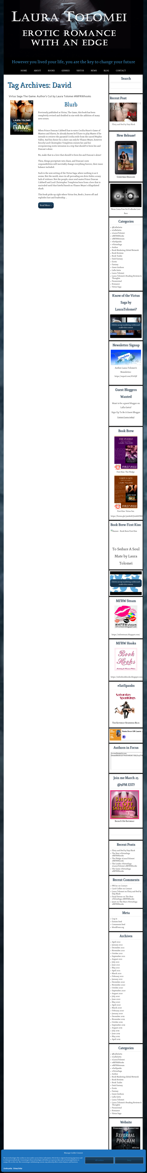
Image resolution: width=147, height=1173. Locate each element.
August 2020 (117, 993)
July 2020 (116, 996)
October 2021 (117, 953)
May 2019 (116, 1036)
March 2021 (116, 973)
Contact (121, 70)
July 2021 (115, 962)
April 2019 (116, 1039)
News (94, 70)
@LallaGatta (117, 227)
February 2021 (117, 976)
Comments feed (118, 924)
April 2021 (116, 970)
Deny (129, 1160)
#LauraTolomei (118, 233)
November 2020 (118, 985)
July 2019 (115, 1031)
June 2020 (116, 999)
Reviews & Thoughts (73, 76)
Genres (66, 70)
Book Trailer (117, 256)
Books (51, 70)
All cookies (99, 1160)
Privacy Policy (17, 1168)
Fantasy (115, 264)
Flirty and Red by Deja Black (123, 124)
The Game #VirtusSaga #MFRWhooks (121, 870)
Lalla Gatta (116, 270)
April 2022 (116, 942)
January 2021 (117, 979)
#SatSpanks (117, 242)
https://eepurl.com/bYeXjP (126, 376)
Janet (114, 902)
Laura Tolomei (118, 273)
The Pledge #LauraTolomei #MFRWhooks (123, 859)
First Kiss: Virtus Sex (126, 511)
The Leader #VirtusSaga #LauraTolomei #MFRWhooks (124, 865)
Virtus (80, 70)
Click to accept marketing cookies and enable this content (126, 326)
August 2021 (117, 959)
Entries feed (117, 921)
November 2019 (118, 1019)
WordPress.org (118, 927)
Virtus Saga (116, 287)
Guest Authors (118, 267)
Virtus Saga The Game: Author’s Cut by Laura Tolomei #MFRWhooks (50, 96)
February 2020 (118, 1011)
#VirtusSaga (117, 244)
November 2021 (118, 950)
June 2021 (116, 965)
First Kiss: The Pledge (126, 472)
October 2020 (117, 988)
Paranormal (117, 281)
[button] (141, 103)
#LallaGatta (116, 230)
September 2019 (118, 1025)
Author (115, 247)
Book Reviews (117, 253)
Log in (114, 919)
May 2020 (116, 1002)
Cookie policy (7, 1168)
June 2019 (116, 1033)
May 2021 (116, 968)
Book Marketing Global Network (125, 250)
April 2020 (116, 1005)
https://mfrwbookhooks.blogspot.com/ (127, 677)
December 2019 (118, 1016)
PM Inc (115, 886)
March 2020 (117, 1008)
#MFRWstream (118, 239)
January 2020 (117, 1013)
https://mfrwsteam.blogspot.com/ (126, 634)
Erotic (114, 262)
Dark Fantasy (117, 259)
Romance (116, 284)
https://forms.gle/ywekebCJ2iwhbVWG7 (127, 516)
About (37, 70)
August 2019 (117, 1028)
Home (24, 70)
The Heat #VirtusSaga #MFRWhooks (121, 854)
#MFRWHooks (118, 236)
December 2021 (118, 948)
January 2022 (117, 945)
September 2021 (118, 956)
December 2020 (118, 982)
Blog (106, 70)
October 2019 (117, 1022)
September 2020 (119, 991)
